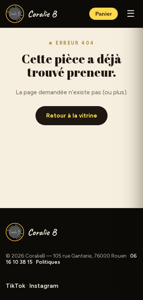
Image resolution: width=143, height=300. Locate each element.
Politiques (48, 262)
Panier (103, 14)
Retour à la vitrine (71, 115)
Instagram (43, 285)
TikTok (15, 285)
